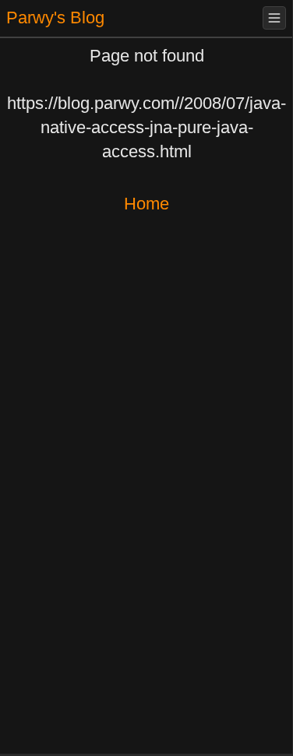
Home (146, 203)
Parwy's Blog (55, 17)
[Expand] (274, 18)
